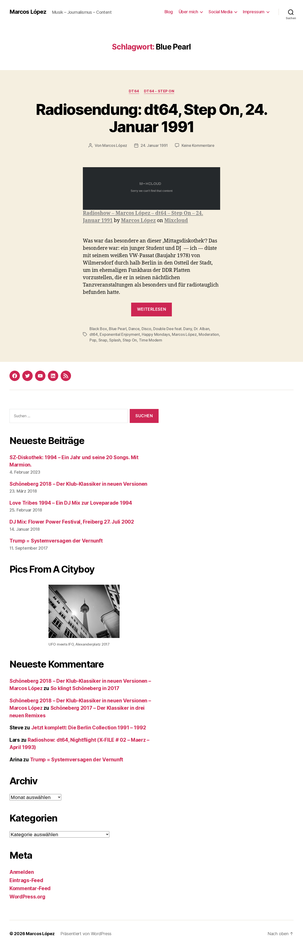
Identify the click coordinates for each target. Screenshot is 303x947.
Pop (92, 340)
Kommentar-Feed (30, 888)
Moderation (209, 334)
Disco (146, 328)
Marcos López (27, 12)
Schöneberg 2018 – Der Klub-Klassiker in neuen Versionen (78, 484)
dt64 (134, 91)
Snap (102, 340)
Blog (169, 11)
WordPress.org (27, 897)
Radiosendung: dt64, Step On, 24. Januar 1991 (151, 118)
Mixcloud (176, 220)
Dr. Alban (201, 328)
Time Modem (150, 340)
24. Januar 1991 (154, 145)
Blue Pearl (117, 328)
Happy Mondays (156, 334)
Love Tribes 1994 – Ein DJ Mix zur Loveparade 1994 (70, 503)
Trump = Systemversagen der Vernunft (56, 541)
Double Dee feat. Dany (172, 328)
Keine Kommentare (198, 145)
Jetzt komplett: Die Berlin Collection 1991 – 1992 (88, 728)
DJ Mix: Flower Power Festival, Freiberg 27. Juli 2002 (71, 522)
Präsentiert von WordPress (85, 933)
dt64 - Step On (159, 91)
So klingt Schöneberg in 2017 (84, 688)
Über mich (188, 11)
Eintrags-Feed (26, 880)
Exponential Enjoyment (120, 334)
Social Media (220, 11)
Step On (130, 340)
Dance (134, 328)
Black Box (98, 328)
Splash (114, 340)
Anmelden (21, 872)
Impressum (253, 11)
